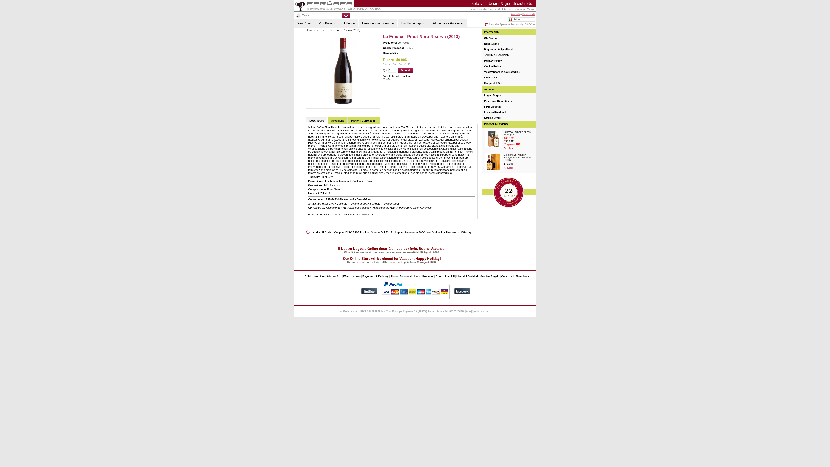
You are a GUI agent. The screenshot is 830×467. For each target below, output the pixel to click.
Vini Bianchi (327, 23)
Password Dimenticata (498, 101)
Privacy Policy (493, 60)
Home (471, 9)
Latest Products (424, 276)
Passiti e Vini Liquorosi (378, 23)
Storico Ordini (492, 118)
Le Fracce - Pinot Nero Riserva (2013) (338, 30)
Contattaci (490, 77)
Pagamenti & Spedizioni (498, 49)
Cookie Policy (492, 66)
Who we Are (334, 276)
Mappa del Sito (493, 83)
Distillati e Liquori (413, 23)
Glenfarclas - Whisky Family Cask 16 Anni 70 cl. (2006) (518, 157)
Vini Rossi (304, 23)
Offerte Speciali (445, 276)
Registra (498, 95)
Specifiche (337, 120)
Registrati (528, 14)
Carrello (520, 9)
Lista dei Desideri (495, 112)
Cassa (531, 9)
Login (487, 95)
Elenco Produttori (401, 276)
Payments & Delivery (375, 276)
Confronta (389, 79)
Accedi (515, 14)
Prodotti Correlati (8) (363, 120)
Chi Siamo (490, 38)
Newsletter (522, 276)
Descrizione (316, 120)
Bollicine (349, 23)
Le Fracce (403, 42)
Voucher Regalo (489, 276)
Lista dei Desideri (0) (489, 9)
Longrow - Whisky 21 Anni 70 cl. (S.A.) (517, 133)
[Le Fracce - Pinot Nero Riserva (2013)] (342, 104)
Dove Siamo (491, 43)
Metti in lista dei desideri (397, 76)
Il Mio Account (492, 106)
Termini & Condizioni (496, 55)
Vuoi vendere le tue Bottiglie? (502, 72)
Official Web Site (315, 276)
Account (508, 9)
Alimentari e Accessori (448, 23)
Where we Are (352, 276)
